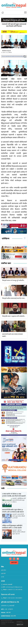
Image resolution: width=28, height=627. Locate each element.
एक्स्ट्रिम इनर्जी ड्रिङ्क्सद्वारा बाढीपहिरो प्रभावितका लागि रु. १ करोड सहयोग (12, 526)
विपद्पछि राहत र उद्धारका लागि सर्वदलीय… (13, 316)
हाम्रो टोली (14, 563)
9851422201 (11, 598)
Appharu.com (20, 624)
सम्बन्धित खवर (6, 263)
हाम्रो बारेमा (3, 570)
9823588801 (19, 598)
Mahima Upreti (6, 51)
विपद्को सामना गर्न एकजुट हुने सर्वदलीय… (13, 280)
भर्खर (3, 488)
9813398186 (19, 590)
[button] (25, 12)
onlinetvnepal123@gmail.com (14, 587)
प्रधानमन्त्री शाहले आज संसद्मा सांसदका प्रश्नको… (12, 335)
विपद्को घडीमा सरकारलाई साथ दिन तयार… (13, 298)
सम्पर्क (2, 577)
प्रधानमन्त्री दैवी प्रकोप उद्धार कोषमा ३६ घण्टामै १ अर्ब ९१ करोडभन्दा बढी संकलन (13, 510)
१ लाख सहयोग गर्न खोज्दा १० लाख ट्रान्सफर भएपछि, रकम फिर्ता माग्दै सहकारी (14, 495)
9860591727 (11, 590)
